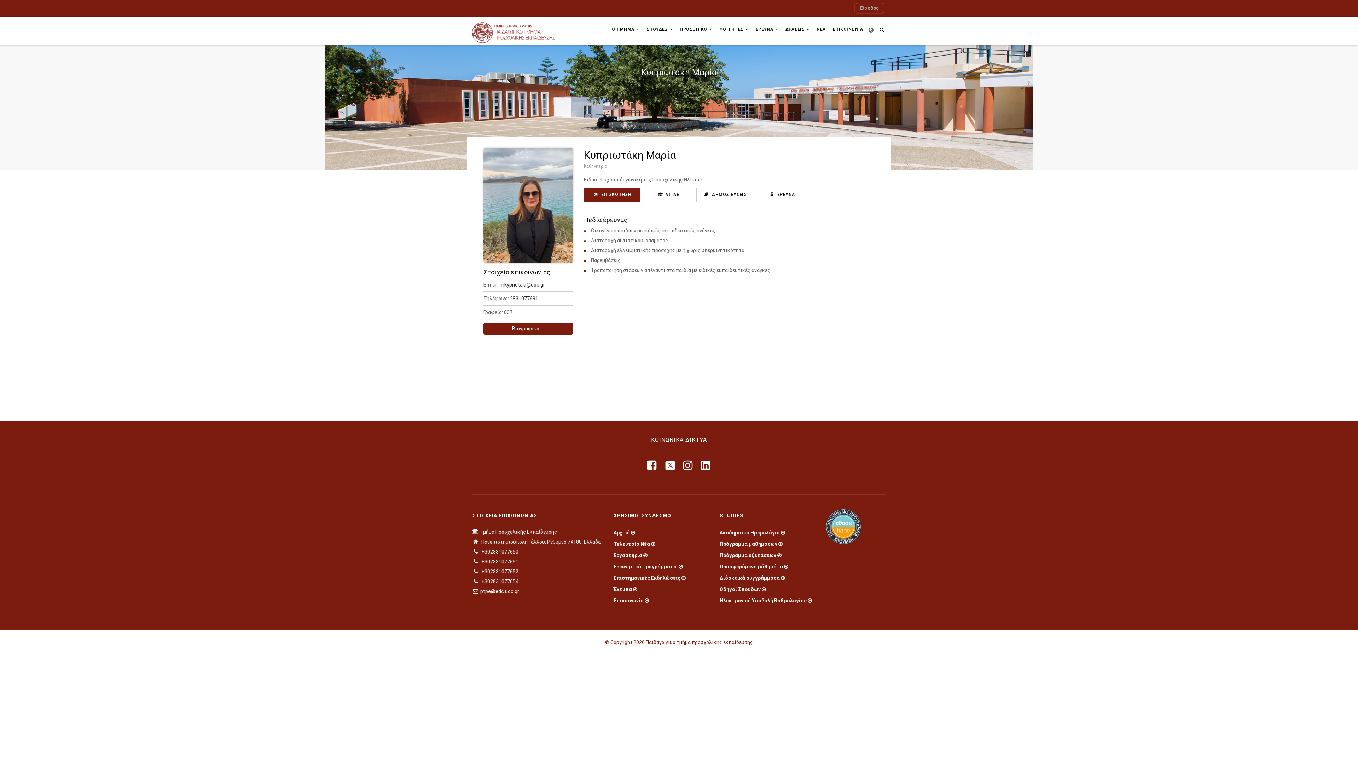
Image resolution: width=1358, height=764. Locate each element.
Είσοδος (869, 8)
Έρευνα (786, 194)
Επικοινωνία (629, 600)
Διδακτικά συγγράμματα (750, 578)
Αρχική (622, 533)
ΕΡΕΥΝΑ (765, 29)
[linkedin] (706, 465)
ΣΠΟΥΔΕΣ (657, 29)
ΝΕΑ (821, 29)
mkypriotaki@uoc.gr (522, 285)
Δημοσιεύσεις (729, 194)
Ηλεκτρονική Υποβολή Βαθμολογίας (763, 600)
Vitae (672, 194)
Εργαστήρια (628, 555)
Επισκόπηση (616, 194)
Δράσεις (795, 29)
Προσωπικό (694, 29)
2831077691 (524, 298)
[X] (670, 465)
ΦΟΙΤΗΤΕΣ (732, 29)
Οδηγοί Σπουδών (740, 589)
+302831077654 (499, 581)
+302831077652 (499, 571)
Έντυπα (623, 589)
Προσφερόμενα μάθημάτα (751, 566)
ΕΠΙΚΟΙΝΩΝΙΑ (848, 29)
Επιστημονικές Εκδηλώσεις (647, 578)
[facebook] (652, 465)
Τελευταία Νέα (632, 544)
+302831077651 (499, 562)
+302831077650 (499, 552)
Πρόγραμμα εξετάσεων (748, 555)
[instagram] (688, 465)
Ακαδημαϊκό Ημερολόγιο (750, 533)
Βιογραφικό (525, 328)
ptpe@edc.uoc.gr (499, 591)
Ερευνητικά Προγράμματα (646, 566)
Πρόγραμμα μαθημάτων (748, 544)
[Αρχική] (520, 31)
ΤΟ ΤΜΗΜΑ (622, 29)
